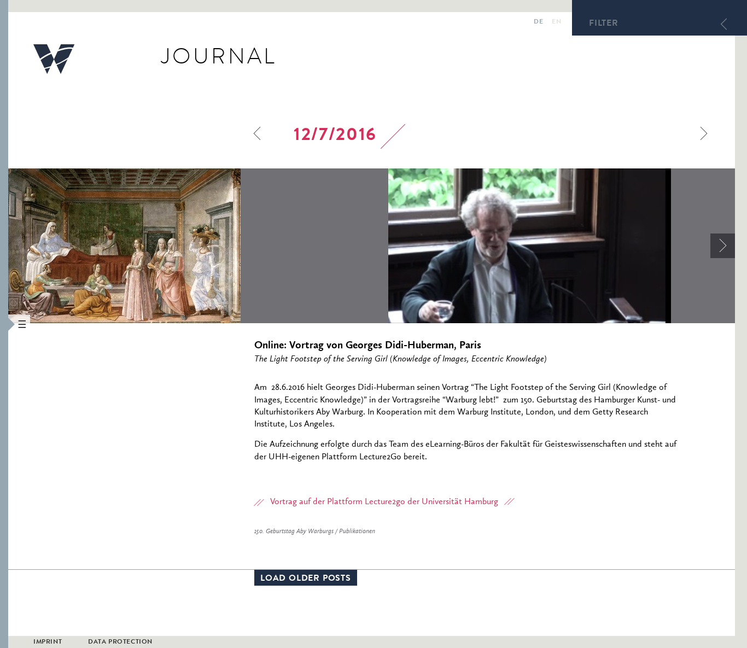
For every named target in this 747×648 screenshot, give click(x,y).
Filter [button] (603, 24)
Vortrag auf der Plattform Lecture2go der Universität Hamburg (384, 502)
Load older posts (305, 579)
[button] (4, 324)
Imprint (47, 642)
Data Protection (120, 642)
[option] (198, 245)
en (556, 22)
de (538, 22)
